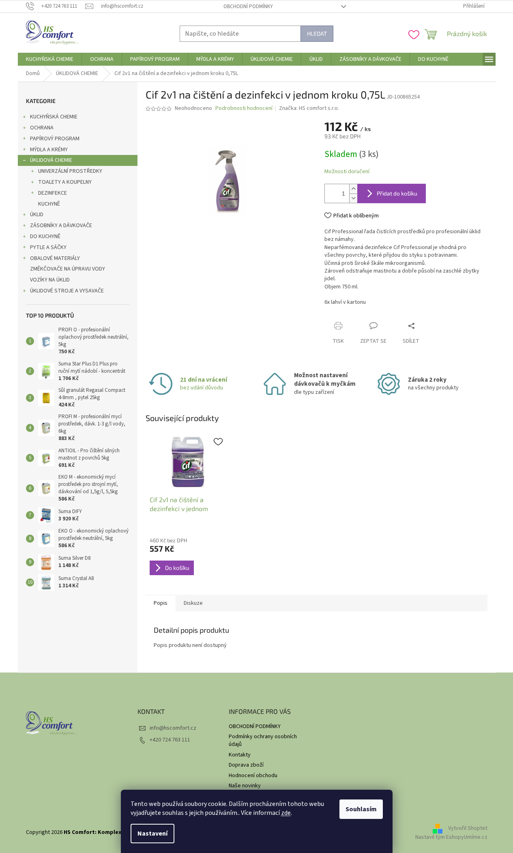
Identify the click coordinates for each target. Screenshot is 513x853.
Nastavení (152, 833)
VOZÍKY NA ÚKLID (50, 280)
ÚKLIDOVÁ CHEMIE (51, 160)
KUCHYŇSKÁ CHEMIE (53, 117)
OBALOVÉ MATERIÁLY (55, 258)
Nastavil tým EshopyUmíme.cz (451, 837)
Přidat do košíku (397, 193)
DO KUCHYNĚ (45, 236)
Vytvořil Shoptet (467, 829)
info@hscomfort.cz (173, 728)
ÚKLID (36, 215)
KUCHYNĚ (49, 204)
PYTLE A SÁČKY (48, 247)
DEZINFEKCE (52, 193)
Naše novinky (245, 786)
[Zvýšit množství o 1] (353, 188)
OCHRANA (42, 128)
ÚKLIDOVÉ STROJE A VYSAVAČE (67, 291)
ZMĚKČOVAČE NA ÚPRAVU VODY (67, 269)
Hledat (317, 33)
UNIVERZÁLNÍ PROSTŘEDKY (70, 171)
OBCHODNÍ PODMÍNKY (248, 6)
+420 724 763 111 (170, 740)
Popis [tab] (160, 603)
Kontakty (240, 755)
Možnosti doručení (346, 172)
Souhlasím (361, 809)
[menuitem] (50, 59)
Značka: (309, 108)
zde (286, 812)
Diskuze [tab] (193, 603)
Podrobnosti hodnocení (244, 108)
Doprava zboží (246, 765)
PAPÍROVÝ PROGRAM (54, 139)
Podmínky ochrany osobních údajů (263, 740)
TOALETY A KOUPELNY (65, 182)
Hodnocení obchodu (253, 775)
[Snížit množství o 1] (353, 198)
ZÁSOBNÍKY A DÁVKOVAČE (61, 225)
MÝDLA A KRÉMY (49, 150)
